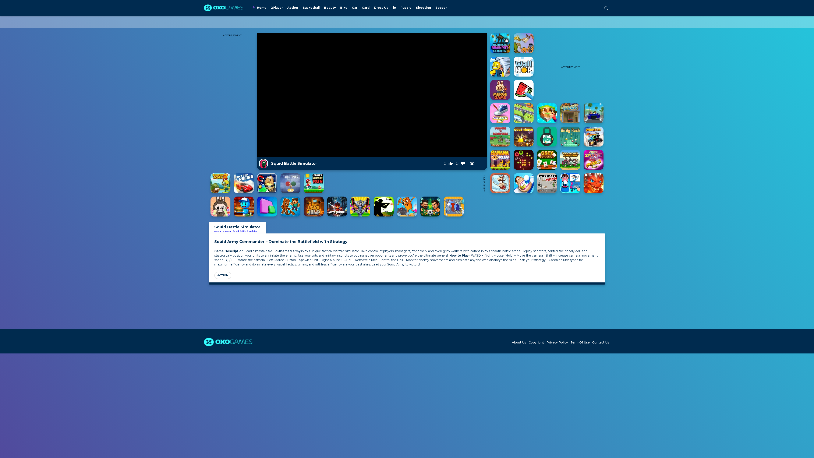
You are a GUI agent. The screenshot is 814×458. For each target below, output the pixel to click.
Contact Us (600, 342)
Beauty (330, 8)
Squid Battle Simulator (245, 231)
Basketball (311, 8)
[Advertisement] (403, 183)
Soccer (441, 8)
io (394, 8)
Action (292, 8)
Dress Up (381, 8)
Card (365, 8)
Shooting (423, 8)
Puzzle (405, 8)
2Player (277, 8)
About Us (519, 342)
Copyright (536, 342)
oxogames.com (222, 231)
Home (261, 8)
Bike (343, 8)
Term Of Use (580, 342)
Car (354, 8)
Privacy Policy (557, 342)
